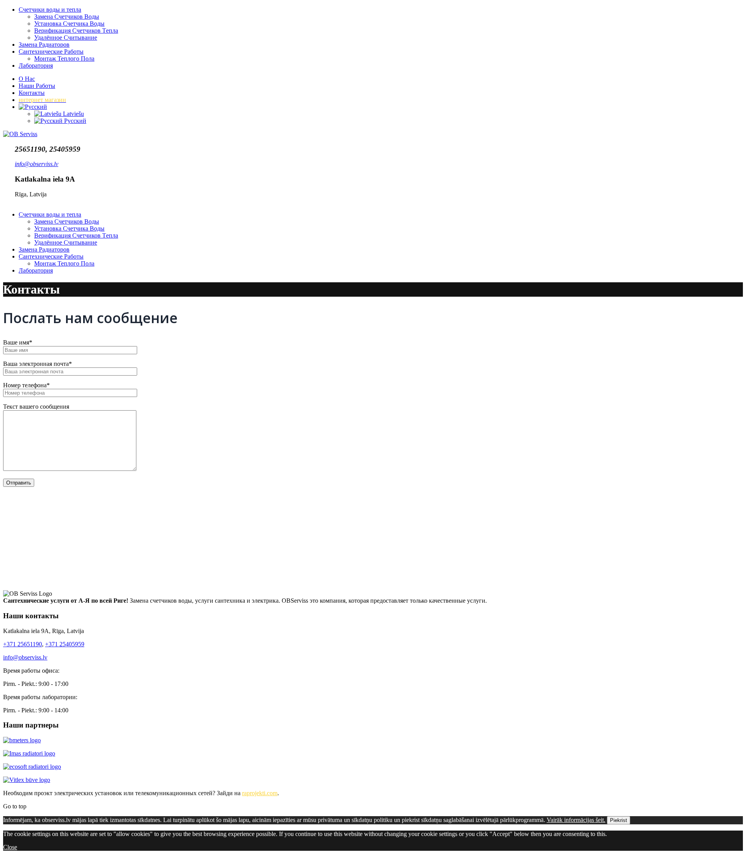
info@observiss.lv (25, 657)
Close (10, 847)
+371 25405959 (64, 644)
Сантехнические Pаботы (51, 51)
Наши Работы (37, 85)
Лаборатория (36, 65)
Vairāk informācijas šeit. (576, 820)
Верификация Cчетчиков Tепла (76, 30)
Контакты (32, 92)
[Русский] (33, 106)
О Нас (27, 78)
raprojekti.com (259, 793)
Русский (74, 120)
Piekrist (618, 820)
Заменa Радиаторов (44, 44)
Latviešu (72, 113)
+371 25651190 (22, 644)
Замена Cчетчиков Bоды (66, 16)
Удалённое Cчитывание (65, 37)
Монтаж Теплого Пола (64, 58)
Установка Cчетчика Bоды (69, 23)
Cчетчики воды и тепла (50, 9)
